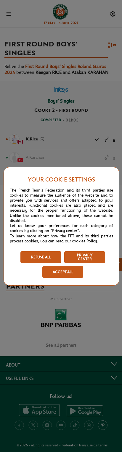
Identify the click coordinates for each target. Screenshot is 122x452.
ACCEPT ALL (63, 272)
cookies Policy (84, 241)
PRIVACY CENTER (84, 257)
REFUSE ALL (41, 257)
